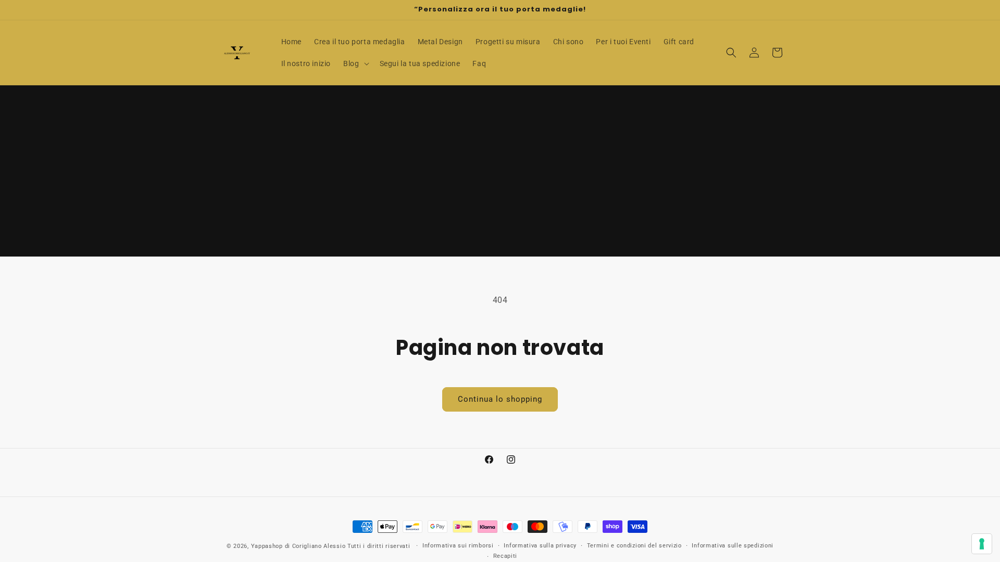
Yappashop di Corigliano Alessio (298, 546)
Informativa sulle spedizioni (732, 545)
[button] (355, 63)
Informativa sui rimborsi (458, 545)
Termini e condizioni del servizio (634, 545)
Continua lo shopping (500, 399)
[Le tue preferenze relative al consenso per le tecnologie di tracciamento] (982, 544)
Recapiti (505, 556)
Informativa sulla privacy (540, 545)
